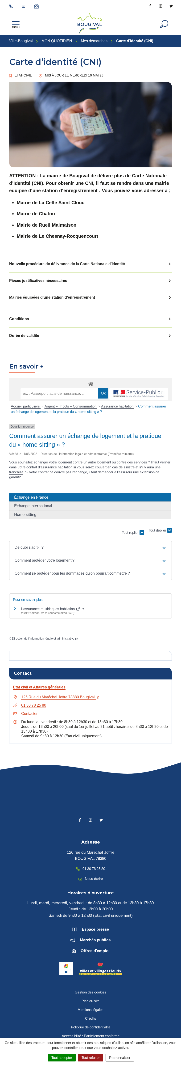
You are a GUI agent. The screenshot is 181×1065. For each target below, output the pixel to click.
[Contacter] (24, 6)
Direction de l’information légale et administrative (43, 638)
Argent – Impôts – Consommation (71, 406)
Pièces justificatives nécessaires (38, 281)
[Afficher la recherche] (164, 23)
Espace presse (95, 929)
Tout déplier (158, 534)
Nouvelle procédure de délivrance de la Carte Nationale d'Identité (67, 264)
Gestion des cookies (90, 992)
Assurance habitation (117, 406)
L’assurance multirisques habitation (48, 609)
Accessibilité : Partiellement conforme (90, 1036)
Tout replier (131, 532)
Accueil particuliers (26, 406)
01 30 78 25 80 (33, 705)
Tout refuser (91, 1058)
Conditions (19, 319)
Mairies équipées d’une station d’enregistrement (52, 297)
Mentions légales (90, 1010)
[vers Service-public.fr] (138, 394)
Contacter (29, 714)
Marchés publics (95, 940)
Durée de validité (24, 336)
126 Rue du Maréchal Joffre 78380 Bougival (58, 697)
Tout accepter (61, 1058)
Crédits (90, 1018)
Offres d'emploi (95, 951)
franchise (16, 472)
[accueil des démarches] (90, 383)
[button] (90, 547)
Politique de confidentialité (90, 1027)
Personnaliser (119, 1058)
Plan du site (90, 1001)
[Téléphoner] (12, 6)
